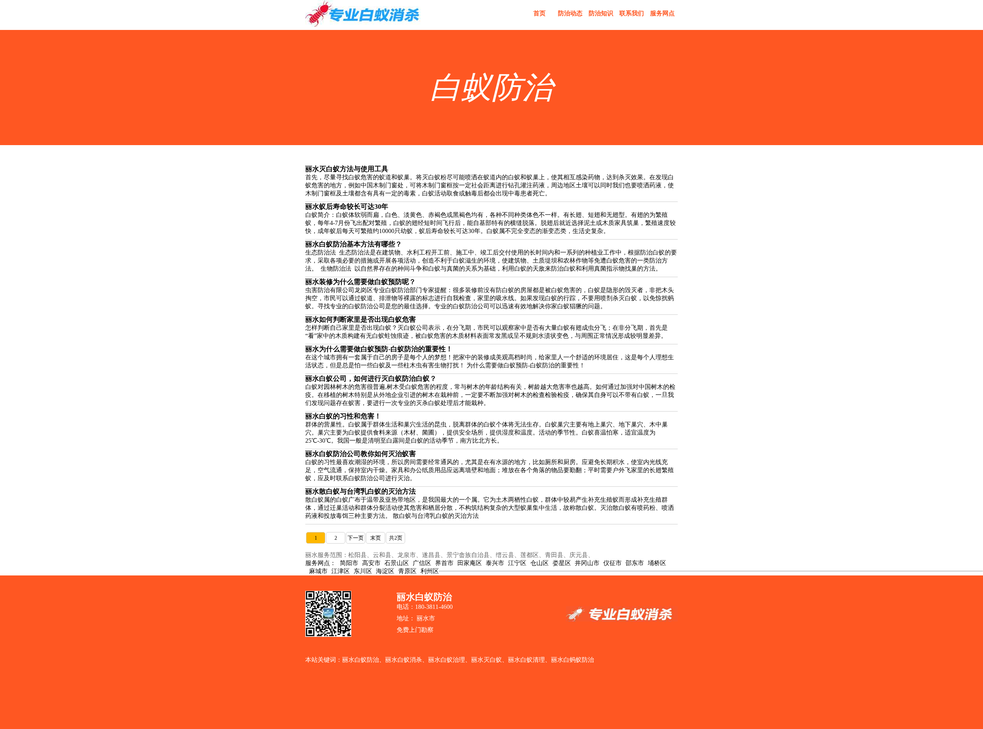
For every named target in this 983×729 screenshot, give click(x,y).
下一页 (356, 538)
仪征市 (612, 563)
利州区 (429, 571)
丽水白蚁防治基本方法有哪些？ (353, 244)
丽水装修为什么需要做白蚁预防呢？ (360, 282)
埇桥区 (657, 563)
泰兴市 (495, 563)
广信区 (422, 563)
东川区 (363, 571)
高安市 (371, 563)
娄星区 (562, 563)
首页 (539, 13)
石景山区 (396, 563)
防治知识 (601, 13)
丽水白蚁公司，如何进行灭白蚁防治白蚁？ (371, 378)
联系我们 (631, 13)
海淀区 (385, 571)
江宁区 (517, 563)
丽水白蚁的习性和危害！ (343, 416)
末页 (375, 538)
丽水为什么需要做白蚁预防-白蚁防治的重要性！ (379, 349)
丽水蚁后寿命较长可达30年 (346, 206)
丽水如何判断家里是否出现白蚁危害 (360, 319)
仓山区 (539, 563)
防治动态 (570, 13)
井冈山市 (587, 563)
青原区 (407, 571)
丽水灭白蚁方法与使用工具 (346, 169)
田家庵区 (469, 563)
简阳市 (349, 563)
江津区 (340, 571)
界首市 (444, 563)
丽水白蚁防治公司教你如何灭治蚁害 (360, 454)
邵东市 (635, 563)
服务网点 (662, 13)
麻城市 (318, 571)
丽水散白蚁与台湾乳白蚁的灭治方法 (360, 491)
